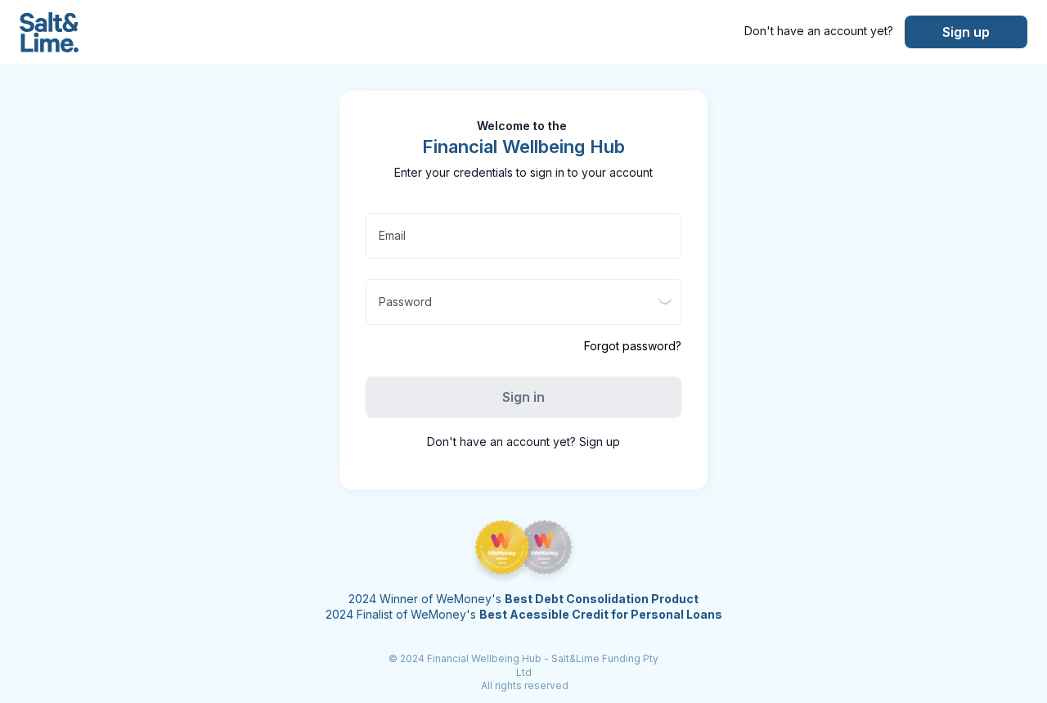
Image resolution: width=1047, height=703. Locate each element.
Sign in (523, 397)
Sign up (966, 32)
